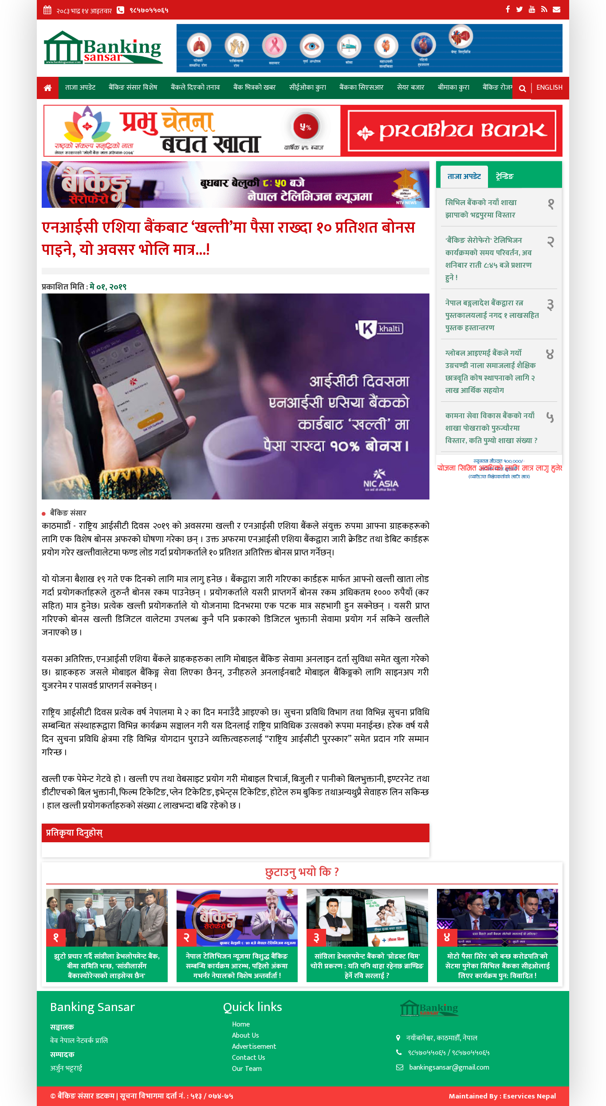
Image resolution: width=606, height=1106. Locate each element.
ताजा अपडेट (80, 88)
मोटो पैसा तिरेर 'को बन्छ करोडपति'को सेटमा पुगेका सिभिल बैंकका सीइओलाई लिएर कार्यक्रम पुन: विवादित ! (497, 966)
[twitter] (519, 10)
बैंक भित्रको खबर (254, 88)
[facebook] (508, 10)
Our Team (247, 1069)
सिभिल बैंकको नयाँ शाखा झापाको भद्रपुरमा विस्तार (481, 209)
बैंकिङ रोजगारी (502, 88)
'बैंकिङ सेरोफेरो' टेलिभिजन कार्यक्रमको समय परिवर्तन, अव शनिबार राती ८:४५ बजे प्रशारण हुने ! (488, 259)
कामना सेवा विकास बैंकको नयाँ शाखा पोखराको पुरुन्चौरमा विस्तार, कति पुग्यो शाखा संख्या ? (491, 428)
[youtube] (532, 10)
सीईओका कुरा (307, 88)
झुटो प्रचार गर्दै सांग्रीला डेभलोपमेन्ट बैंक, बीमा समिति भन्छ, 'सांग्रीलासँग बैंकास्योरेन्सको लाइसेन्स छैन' (107, 966)
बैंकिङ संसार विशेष (133, 88)
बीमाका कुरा (453, 88)
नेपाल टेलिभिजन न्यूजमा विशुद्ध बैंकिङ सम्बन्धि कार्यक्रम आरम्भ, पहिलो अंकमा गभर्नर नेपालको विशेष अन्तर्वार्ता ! (237, 966)
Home (48, 89)
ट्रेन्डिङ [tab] (505, 176)
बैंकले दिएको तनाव (195, 88)
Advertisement (254, 1047)
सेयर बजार (411, 88)
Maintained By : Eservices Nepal (502, 1096)
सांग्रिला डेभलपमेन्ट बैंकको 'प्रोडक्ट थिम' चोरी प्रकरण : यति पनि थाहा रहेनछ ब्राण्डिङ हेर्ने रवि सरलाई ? (367, 966)
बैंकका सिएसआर (361, 88)
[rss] (544, 10)
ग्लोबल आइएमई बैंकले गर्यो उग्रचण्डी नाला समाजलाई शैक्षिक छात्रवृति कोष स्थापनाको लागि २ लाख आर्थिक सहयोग (490, 372)
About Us (245, 1036)
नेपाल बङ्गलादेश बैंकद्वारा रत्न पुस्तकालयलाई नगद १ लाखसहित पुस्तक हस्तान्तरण (492, 315)
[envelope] (556, 10)
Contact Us (248, 1058)
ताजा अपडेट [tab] (464, 176)
